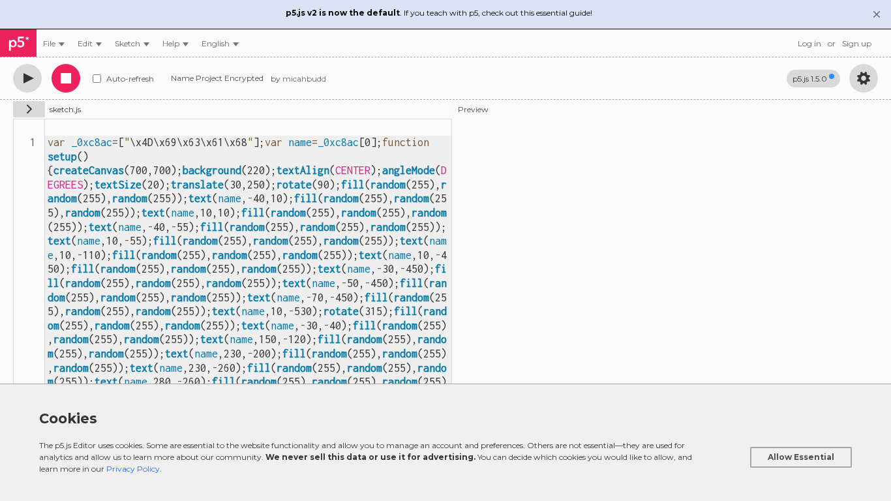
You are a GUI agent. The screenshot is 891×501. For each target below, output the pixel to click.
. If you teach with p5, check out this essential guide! (439, 13)
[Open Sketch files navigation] (29, 109)
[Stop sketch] (66, 78)
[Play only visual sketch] (27, 78)
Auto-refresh (130, 79)
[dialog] (445, 442)
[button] (220, 43)
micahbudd (304, 79)
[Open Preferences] (863, 78)
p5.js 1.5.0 (810, 79)
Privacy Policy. (134, 469)
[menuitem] (54, 43)
